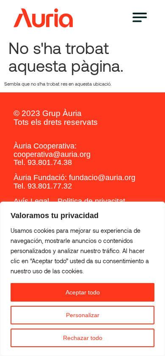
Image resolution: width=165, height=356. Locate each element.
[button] (139, 18)
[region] (82, 279)
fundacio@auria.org (102, 177)
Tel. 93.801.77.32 (43, 186)
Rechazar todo (82, 337)
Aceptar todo (83, 292)
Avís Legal (31, 201)
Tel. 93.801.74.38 (43, 162)
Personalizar (82, 315)
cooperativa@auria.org (52, 154)
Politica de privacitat (91, 201)
